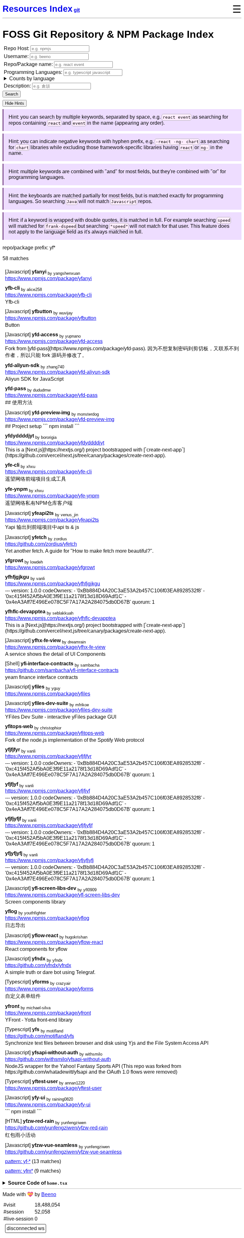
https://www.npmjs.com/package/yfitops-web (54, 733)
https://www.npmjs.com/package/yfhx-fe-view (55, 647)
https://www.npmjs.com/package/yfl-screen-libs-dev (62, 895)
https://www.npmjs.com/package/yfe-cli (48, 471)
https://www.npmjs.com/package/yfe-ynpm (52, 495)
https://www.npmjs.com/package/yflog (47, 918)
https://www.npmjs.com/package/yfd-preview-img (59, 419)
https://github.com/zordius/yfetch (41, 544)
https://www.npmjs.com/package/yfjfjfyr (48, 756)
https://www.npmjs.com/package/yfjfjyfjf (48, 825)
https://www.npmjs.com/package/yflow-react (54, 942)
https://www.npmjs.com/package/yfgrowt (50, 567)
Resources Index (37, 9)
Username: (17, 56)
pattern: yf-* (17, 1161)
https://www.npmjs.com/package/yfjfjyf (47, 791)
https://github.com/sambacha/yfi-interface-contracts (62, 670)
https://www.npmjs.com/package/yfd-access (54, 341)
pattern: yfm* (19, 1171)
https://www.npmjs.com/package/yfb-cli (48, 295)
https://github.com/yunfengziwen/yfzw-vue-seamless (63, 1152)
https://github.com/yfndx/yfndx (38, 965)
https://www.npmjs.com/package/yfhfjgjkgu (52, 583)
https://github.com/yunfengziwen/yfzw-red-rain (56, 1127)
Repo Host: (17, 48)
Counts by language (32, 78)
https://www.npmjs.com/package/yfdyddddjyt (54, 442)
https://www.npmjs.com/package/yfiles (47, 693)
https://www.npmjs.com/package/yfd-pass (51, 395)
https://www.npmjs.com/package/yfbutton (50, 318)
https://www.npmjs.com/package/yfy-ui (48, 1104)
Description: (18, 86)
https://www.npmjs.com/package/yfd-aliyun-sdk (57, 372)
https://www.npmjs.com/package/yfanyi (48, 278)
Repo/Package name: (29, 64)
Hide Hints (14, 103)
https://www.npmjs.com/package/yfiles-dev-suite (58, 710)
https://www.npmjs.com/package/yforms (49, 988)
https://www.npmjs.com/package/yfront (48, 1013)
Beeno (48, 1194)
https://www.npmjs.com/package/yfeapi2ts (52, 520)
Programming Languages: (34, 75)
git (77, 10)
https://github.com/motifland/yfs (39, 1036)
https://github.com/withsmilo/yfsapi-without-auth (58, 1059)
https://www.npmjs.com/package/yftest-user (53, 1088)
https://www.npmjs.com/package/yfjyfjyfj (49, 860)
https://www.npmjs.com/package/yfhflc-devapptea (60, 618)
